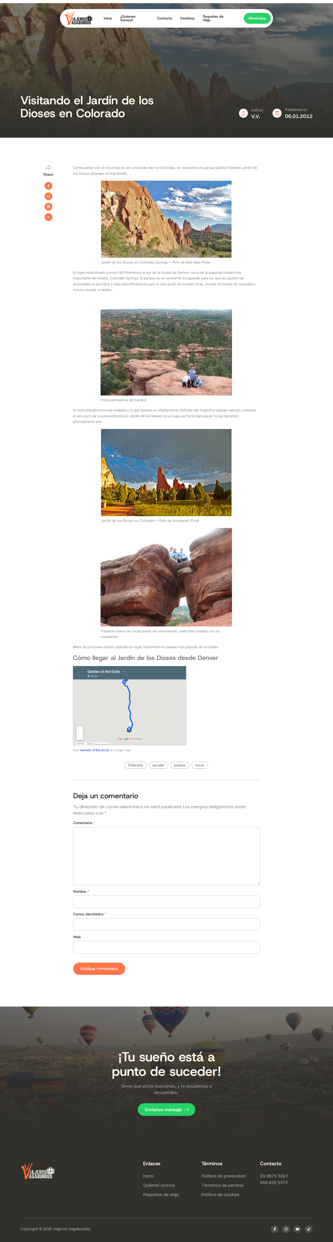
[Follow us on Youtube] (297, 1229)
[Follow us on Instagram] (286, 1229)
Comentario (84, 823)
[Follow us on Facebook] (275, 1229)
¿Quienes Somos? (127, 18)
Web (77, 937)
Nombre (81, 891)
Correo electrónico (89, 914)
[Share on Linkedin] (48, 207)
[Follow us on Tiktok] (309, 1229)
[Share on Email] (48, 196)
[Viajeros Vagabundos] (81, 1171)
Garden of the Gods (109, 173)
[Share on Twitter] (48, 217)
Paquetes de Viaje (213, 18)
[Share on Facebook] (48, 186)
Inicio (108, 18)
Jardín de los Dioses (146, 416)
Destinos (187, 18)
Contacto (164, 18)
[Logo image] (82, 18)
